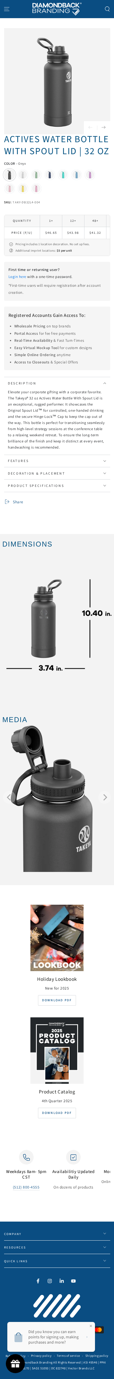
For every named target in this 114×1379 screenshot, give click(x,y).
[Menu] (7, 9)
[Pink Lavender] (36, 188)
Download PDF (57, 1000)
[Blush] (9, 188)
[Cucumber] (36, 174)
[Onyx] (9, 174)
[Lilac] (90, 174)
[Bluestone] (76, 174)
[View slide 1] (57, 797)
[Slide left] (90, 127)
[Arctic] (22, 174)
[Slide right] (103, 127)
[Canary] (22, 188)
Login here (17, 276)
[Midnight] (49, 174)
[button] (107, 9)
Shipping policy (96, 1356)
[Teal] (63, 174)
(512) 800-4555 (26, 1187)
